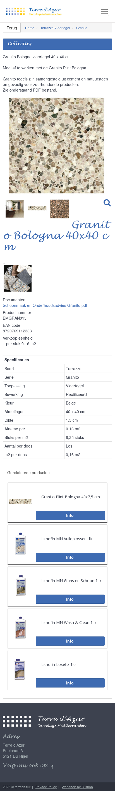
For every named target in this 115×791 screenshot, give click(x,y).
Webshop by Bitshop (77, 786)
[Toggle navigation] (104, 11)
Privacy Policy (46, 786)
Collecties (19, 44)
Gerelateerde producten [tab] (28, 472)
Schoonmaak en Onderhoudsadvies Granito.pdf (45, 305)
